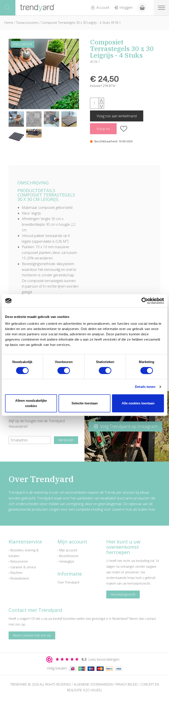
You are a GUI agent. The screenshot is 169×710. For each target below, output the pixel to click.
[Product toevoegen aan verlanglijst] (124, 128)
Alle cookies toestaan (138, 403)
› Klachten (15, 573)
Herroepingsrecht (123, 594)
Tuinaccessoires (27, 22)
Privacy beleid (127, 684)
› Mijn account (67, 550)
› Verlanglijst (65, 561)
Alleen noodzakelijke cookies (31, 403)
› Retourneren (18, 561)
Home (8, 22)
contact (150, 618)
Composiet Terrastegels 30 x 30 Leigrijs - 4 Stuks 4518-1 (81, 22)
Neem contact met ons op (32, 635)
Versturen (66, 440)
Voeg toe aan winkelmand (117, 116)
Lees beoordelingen (100, 659)
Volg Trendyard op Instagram (128, 426)
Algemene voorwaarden (93, 684)
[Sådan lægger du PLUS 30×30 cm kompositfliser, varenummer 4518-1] (34, 133)
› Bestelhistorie (68, 556)
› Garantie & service (22, 567)
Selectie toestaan (85, 403)
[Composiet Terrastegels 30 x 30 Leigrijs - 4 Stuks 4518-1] (44, 74)
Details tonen (145, 387)
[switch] (63, 370)
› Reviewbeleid (19, 578)
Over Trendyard (68, 582)
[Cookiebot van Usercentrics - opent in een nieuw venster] (144, 300)
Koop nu (103, 128)
